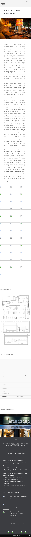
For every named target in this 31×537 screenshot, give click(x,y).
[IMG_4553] (5, 273)
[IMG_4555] (26, 273)
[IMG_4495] (26, 229)
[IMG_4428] (5, 200)
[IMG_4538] (5, 266)
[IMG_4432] (15, 200)
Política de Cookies (19, 445)
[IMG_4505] (15, 237)
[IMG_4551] (26, 266)
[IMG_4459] (15, 207)
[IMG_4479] (5, 222)
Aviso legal (9, 445)
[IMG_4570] (5, 280)
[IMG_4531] (5, 258)
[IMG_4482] (15, 222)
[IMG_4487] (26, 222)
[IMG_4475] (26, 215)
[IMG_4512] (26, 244)
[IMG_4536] (15, 258)
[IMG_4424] (15, 193)
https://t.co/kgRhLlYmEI (10, 479)
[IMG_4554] (15, 273)
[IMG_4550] (15, 266)
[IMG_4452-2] (5, 207)
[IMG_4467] (5, 215)
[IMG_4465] (26, 207)
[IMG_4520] (5, 251)
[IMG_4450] (26, 200)
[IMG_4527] (26, 251)
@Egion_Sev (21, 453)
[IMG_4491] (5, 229)
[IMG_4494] (15, 229)
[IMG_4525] (15, 251)
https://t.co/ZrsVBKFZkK (10, 467)
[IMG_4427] (26, 193)
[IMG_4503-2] (5, 237)
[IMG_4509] (5, 244)
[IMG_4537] (26, 258)
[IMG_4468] (15, 215)
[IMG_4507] (26, 237)
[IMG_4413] (5, 193)
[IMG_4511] (15, 244)
